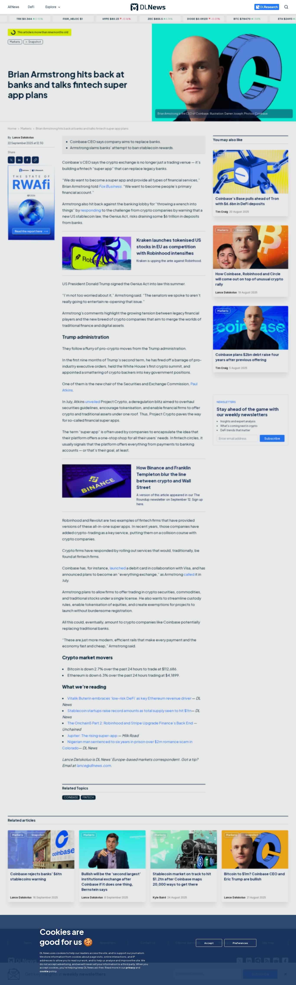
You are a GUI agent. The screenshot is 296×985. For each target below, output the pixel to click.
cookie (44, 971)
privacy (130, 967)
